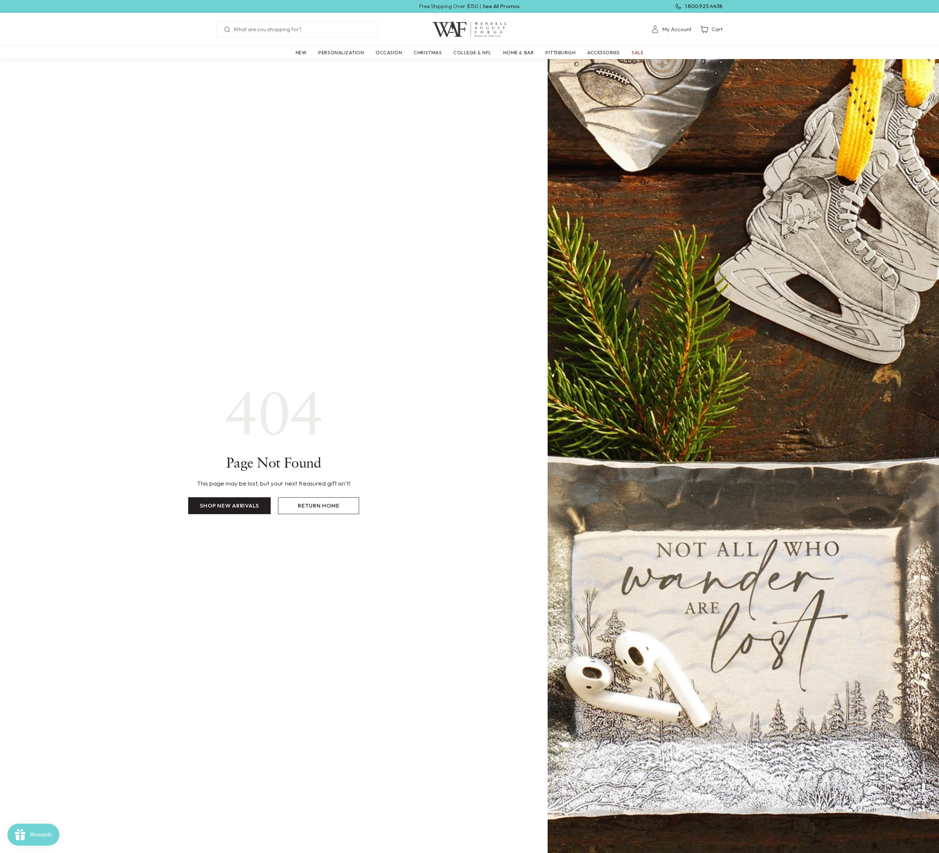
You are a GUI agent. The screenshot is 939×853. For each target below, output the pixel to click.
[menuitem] (671, 29)
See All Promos (501, 6)
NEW (301, 52)
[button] (341, 52)
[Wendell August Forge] (469, 29)
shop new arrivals (229, 505)
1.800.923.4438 (704, 6)
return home (318, 505)
